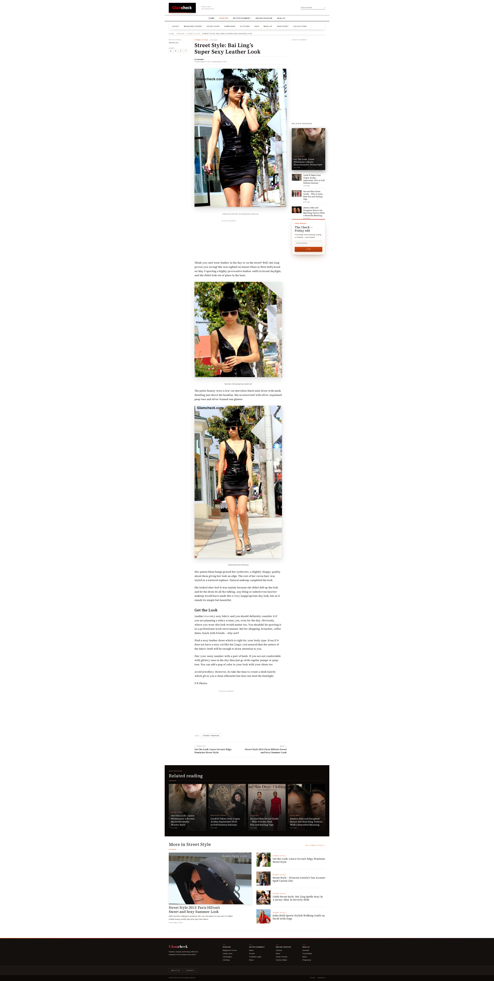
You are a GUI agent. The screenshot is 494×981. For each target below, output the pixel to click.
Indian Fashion (263, 18)
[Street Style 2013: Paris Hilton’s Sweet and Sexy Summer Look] (210, 878)
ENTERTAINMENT (242, 18)
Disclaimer (321, 977)
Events (252, 953)
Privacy (312, 977)
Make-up (268, 26)
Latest (175, 26)
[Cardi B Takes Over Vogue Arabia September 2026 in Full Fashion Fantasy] (227, 807)
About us (175, 970)
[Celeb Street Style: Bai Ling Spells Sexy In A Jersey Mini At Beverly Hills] (263, 897)
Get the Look (173, 43)
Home (212, 18)
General (305, 950)
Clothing (245, 26)
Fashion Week (281, 960)
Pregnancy (306, 960)
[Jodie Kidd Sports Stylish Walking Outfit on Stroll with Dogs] (263, 916)
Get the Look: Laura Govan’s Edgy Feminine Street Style (299, 860)
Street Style (193, 33)
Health (281, 18)
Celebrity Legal (255, 957)
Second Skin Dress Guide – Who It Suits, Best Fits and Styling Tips (264, 821)
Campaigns (229, 26)
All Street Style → (315, 845)
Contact (190, 970)
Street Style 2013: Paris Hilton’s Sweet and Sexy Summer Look (194, 909)
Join (308, 249)
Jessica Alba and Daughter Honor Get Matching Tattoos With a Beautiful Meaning (306, 821)
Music (251, 960)
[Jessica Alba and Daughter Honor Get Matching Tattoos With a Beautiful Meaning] (306, 807)
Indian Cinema (281, 957)
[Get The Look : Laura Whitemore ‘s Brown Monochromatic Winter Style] (187, 807)
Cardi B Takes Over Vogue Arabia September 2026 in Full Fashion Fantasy (225, 821)
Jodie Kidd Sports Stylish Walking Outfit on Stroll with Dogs (299, 917)
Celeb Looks (213, 26)
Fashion (223, 18)
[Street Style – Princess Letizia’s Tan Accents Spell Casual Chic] (263, 878)
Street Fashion (211, 736)
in (170, 51)
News (251, 950)
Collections (300, 26)
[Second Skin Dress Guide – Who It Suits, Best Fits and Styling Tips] (267, 807)
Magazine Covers (193, 26)
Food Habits (307, 953)
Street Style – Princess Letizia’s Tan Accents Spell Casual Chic (299, 879)
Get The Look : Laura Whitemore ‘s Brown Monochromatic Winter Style (183, 820)
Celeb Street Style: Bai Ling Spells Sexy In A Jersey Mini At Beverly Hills (298, 898)
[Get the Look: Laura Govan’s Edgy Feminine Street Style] (263, 860)
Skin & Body (283, 26)
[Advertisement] (240, 239)
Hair (256, 26)
